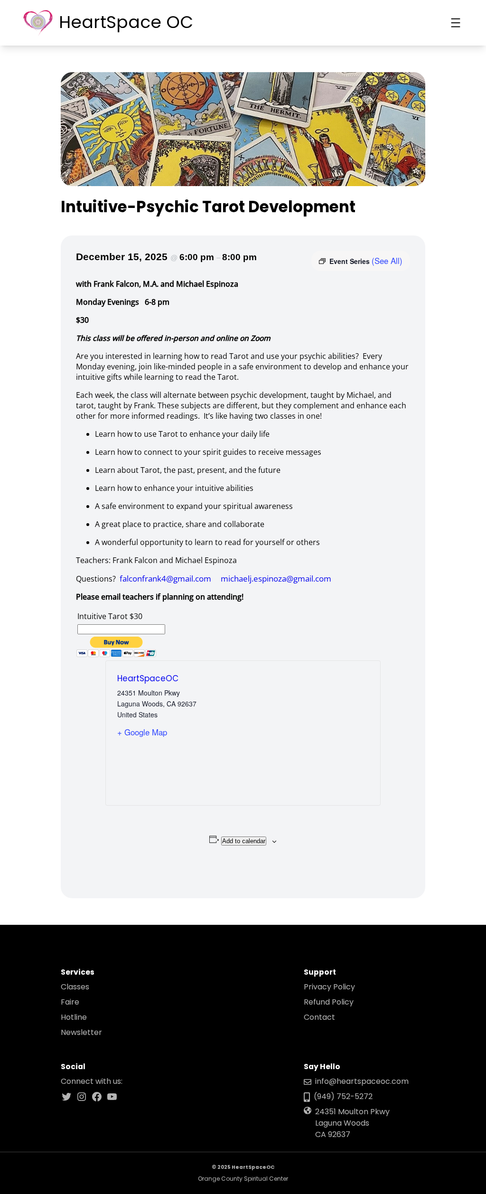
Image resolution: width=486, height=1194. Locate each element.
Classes (75, 986)
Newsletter (81, 1032)
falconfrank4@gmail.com (165, 578)
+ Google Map (142, 732)
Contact (319, 1017)
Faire (70, 1002)
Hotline (74, 1017)
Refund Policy (329, 1002)
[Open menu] (455, 22)
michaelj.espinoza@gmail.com (276, 578)
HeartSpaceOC (147, 678)
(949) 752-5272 (343, 1096)
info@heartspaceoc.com (362, 1081)
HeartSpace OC (126, 22)
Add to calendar (243, 841)
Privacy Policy (329, 986)
